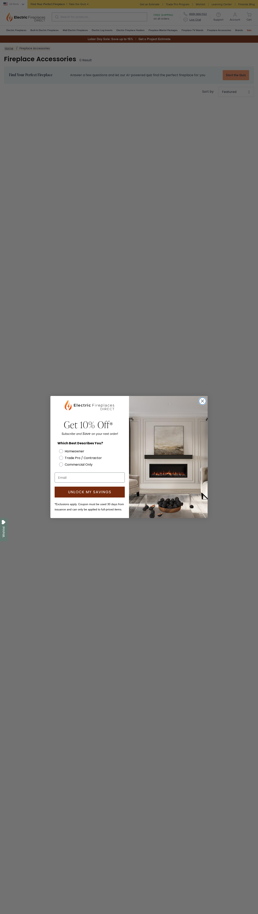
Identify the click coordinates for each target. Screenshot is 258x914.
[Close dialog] (202, 401)
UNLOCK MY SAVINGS (89, 491)
